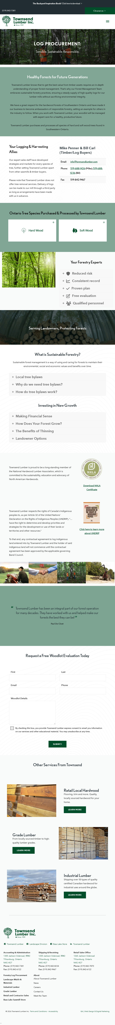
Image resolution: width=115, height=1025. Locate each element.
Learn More (75, 809)
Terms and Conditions (38, 1011)
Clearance (98, 11)
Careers (37, 987)
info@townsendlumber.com (83, 161)
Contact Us (38, 991)
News (36, 983)
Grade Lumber (10, 991)
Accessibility (53, 1011)
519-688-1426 (77, 168)
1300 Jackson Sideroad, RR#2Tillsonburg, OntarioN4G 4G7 (17, 959)
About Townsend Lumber (45, 979)
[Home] (18, 21)
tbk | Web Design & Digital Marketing (95, 1011)
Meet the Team (40, 996)
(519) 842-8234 (52, 966)
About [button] (36, 975)
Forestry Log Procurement (15, 975)
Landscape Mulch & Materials (12, 981)
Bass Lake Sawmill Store (15, 1000)
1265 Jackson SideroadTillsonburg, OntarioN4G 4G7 (84, 959)
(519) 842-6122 (14, 969)
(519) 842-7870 (87, 966)
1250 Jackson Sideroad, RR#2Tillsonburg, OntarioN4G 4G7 (52, 959)
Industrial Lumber (11, 987)
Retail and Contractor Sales (16, 995)
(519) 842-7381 (9, 10)
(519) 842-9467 (49, 969)
